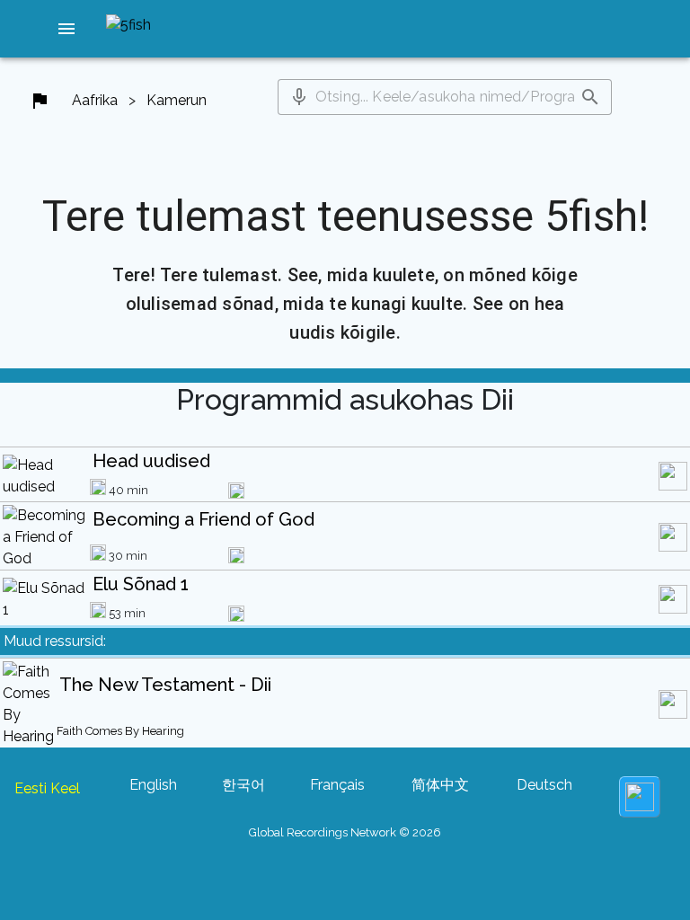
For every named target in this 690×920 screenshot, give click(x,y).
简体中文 (440, 784)
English (153, 784)
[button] (66, 28)
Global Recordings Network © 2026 (345, 832)
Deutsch (544, 784)
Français (337, 784)
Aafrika (95, 100)
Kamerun (176, 100)
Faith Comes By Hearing (120, 731)
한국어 (243, 784)
